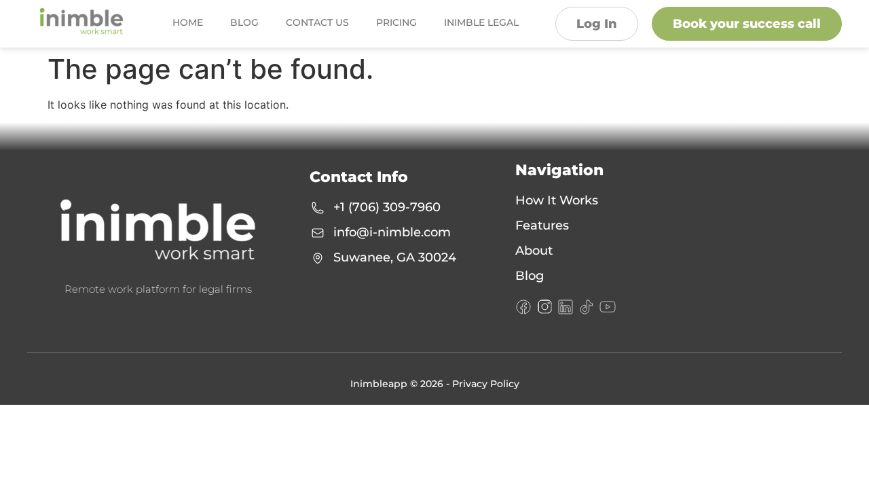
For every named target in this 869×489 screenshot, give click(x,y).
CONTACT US (317, 22)
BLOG (244, 22)
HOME (187, 22)
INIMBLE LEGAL (481, 22)
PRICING (396, 22)
